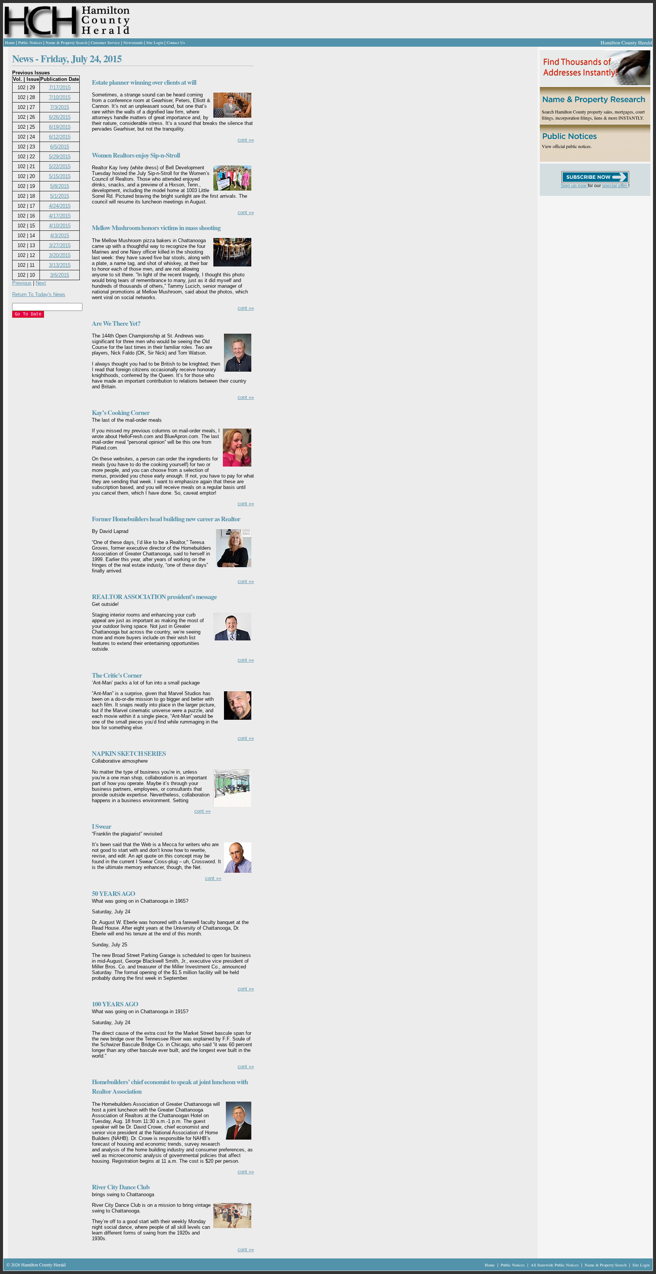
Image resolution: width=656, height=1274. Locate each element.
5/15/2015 (60, 176)
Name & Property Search (66, 42)
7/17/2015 (60, 87)
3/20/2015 (60, 255)
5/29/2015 (60, 156)
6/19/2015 (60, 127)
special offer (615, 185)
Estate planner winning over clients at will (144, 82)
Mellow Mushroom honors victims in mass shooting (156, 227)
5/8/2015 (59, 186)
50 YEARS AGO (113, 893)
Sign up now (574, 185)
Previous (22, 283)
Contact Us (176, 42)
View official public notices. (567, 146)
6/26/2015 (60, 117)
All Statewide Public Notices (555, 1265)
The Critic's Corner (117, 675)
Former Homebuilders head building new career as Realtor (166, 518)
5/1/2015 (59, 196)
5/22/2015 (60, 166)
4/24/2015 (60, 206)
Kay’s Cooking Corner (121, 412)
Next (41, 283)
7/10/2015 (60, 97)
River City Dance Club (121, 1187)
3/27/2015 (60, 245)
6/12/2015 (60, 137)
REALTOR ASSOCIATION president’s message (154, 596)
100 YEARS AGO (115, 1004)
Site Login (154, 42)
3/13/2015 (60, 265)
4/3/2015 (59, 235)
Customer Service (105, 42)
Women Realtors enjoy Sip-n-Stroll (136, 155)
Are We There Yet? (116, 323)
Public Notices (30, 42)
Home (10, 42)
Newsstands (133, 42)
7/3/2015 (59, 107)
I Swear (101, 826)
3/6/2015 (59, 275)
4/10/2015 (60, 226)
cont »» (246, 140)
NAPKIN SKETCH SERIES (129, 753)
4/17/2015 (60, 216)
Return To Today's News (38, 294)
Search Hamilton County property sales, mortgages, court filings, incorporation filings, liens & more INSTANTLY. (593, 115)
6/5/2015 (59, 147)
